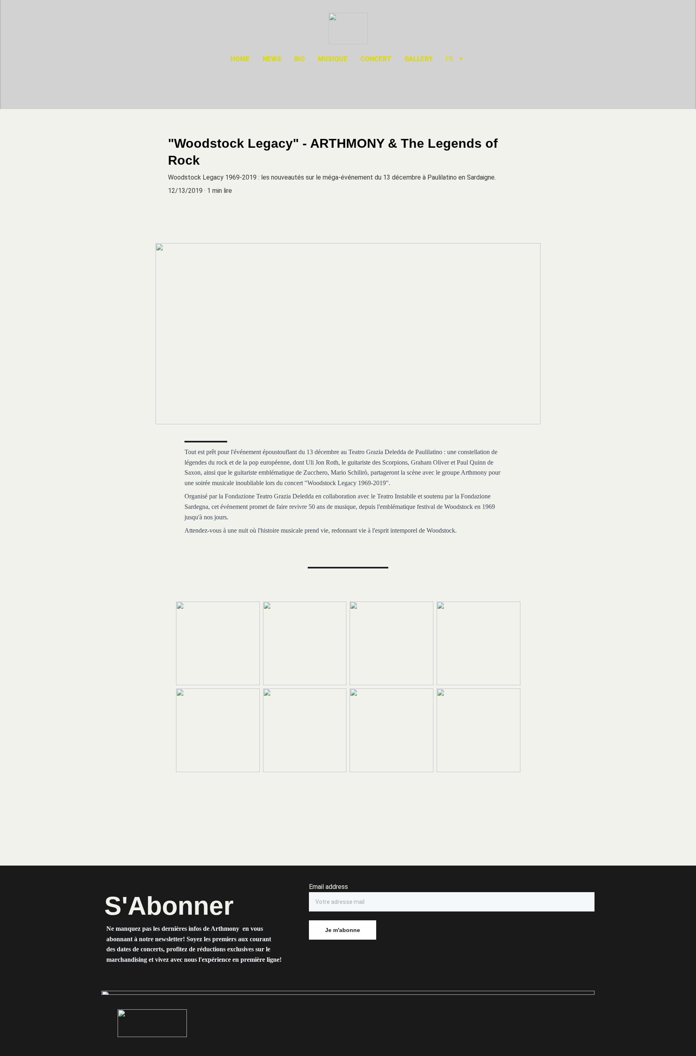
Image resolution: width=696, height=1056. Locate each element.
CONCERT (376, 59)
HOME (240, 59)
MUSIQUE (333, 59)
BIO (299, 59)
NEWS (272, 59)
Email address (328, 887)
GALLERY (418, 59)
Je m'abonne (342, 930)
